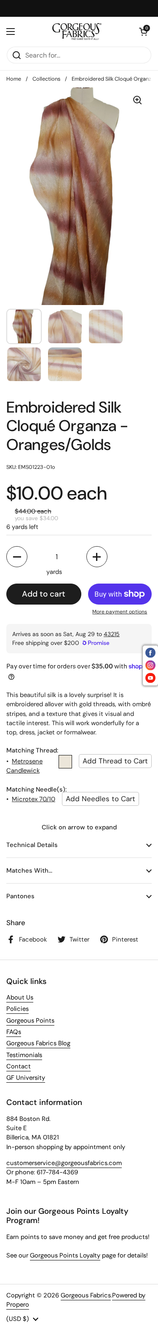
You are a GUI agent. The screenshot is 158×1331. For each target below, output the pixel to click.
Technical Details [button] (32, 845)
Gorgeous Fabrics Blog (38, 1043)
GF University (25, 1077)
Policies (17, 1009)
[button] (143, 31)
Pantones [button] (20, 896)
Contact (18, 1066)
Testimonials (24, 1055)
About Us (19, 997)
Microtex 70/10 (33, 799)
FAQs (13, 1032)
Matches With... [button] (29, 870)
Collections (46, 78)
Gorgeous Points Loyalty (65, 1255)
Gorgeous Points (30, 1020)
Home (13, 78)
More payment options (119, 611)
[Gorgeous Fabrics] (77, 31)
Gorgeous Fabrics (86, 1295)
